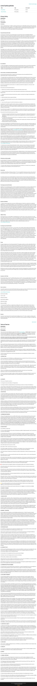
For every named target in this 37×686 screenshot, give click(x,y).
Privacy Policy (3, 9)
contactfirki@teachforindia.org (17, 129)
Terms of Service (3, 11)
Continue (18, 685)
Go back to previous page (32, 3)
